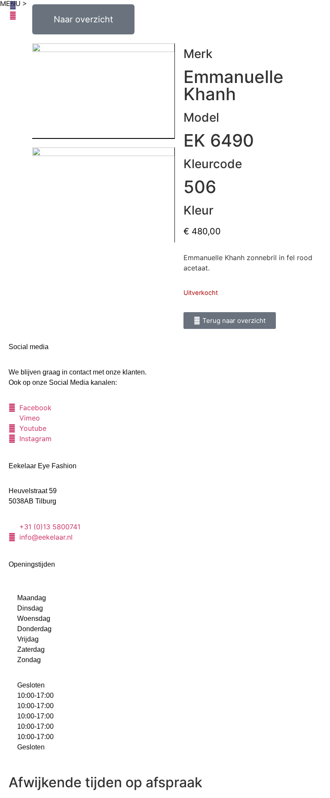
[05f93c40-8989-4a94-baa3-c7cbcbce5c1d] (103, 91)
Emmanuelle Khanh (233, 85)
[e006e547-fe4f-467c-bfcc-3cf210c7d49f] (103, 194)
